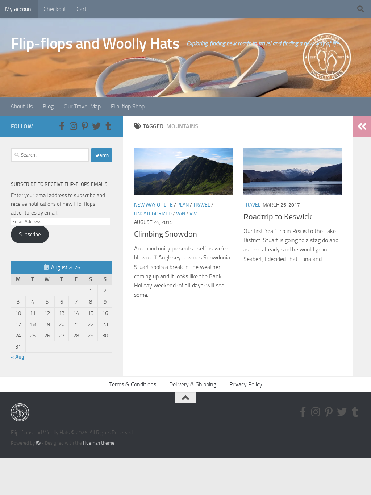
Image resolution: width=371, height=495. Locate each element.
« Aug (17, 357)
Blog (48, 106)
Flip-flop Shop (128, 106)
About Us (22, 106)
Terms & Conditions (132, 384)
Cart (81, 8)
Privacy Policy (245, 384)
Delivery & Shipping (192, 384)
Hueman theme (98, 443)
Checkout (54, 8)
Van (180, 214)
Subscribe (30, 234)
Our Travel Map (82, 106)
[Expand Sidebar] (362, 126)
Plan (183, 205)
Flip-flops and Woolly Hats (95, 43)
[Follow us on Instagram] (73, 126)
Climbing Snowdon (165, 234)
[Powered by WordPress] (38, 443)
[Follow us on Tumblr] (108, 126)
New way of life (153, 205)
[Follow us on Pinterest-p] (84, 126)
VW (193, 214)
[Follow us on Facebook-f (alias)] (61, 126)
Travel (201, 205)
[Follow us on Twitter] (96, 126)
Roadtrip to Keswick (277, 216)
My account (19, 8)
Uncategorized (153, 214)
